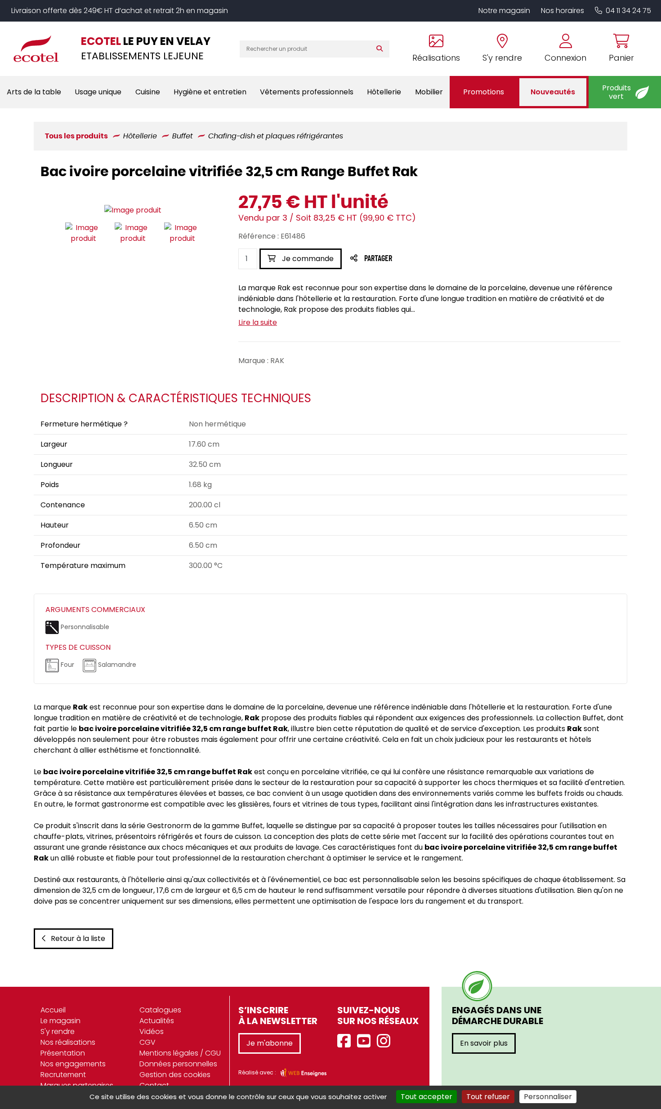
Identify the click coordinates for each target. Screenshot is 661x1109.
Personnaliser (548, 1096)
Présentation (62, 1053)
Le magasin (60, 1021)
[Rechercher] (381, 49)
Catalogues (160, 1010)
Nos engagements (73, 1064)
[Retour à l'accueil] (40, 48)
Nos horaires (562, 10)
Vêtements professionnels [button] (306, 92)
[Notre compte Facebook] (346, 1041)
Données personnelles (178, 1064)
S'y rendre (57, 1031)
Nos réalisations (67, 1042)
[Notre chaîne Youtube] (366, 1041)
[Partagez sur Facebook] (395, 259)
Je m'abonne (269, 1043)
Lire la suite (257, 322)
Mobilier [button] (429, 92)
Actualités (156, 1021)
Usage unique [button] (98, 92)
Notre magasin (504, 10)
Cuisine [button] (147, 92)
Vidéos (151, 1031)
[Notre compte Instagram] (386, 1041)
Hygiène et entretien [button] (210, 92)
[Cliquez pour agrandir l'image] (132, 210)
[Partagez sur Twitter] (412, 259)
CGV (147, 1042)
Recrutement (63, 1074)
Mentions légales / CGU (180, 1053)
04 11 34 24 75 (628, 10)
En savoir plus (484, 1043)
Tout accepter (426, 1096)
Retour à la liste (78, 938)
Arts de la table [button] (34, 92)
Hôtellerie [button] (384, 92)
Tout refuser (488, 1096)
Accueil (53, 1010)
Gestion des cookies (174, 1074)
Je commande (307, 258)
